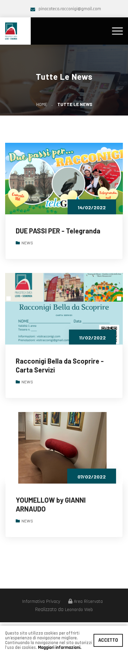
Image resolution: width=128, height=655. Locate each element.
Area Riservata (87, 601)
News (27, 242)
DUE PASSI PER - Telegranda (58, 231)
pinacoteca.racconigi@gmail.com (70, 9)
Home (41, 104)
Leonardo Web (79, 610)
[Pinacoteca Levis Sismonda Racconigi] (11, 30)
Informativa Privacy (41, 601)
